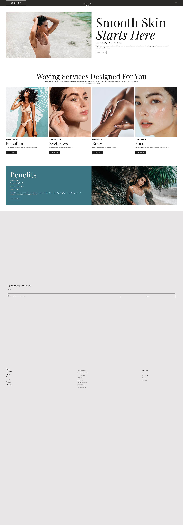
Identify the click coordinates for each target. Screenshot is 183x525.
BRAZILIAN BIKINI (82, 387)
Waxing (8, 382)
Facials (8, 374)
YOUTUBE (144, 380)
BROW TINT (80, 380)
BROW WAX (80, 377)
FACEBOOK (145, 375)
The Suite (9, 372)
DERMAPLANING (81, 370)
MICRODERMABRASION (83, 373)
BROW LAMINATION (82, 382)
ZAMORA (87, 3)
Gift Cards (9, 384)
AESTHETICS (88, 5)
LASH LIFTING (81, 385)
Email (9, 289)
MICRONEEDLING (82, 375)
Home (8, 369)
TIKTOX (144, 377)
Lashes (8, 379)
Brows (8, 377)
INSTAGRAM (145, 370)
